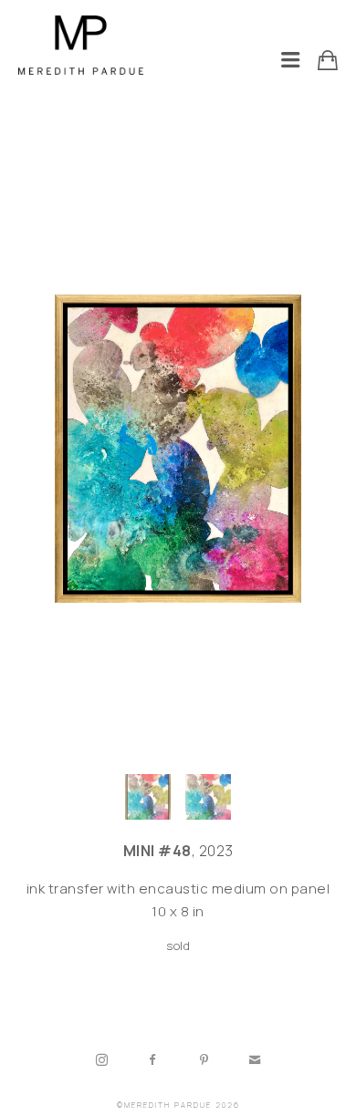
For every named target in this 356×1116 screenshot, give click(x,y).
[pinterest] (203, 1060)
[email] (255, 1060)
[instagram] (101, 1060)
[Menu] (290, 59)
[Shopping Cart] (328, 59)
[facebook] (152, 1060)
